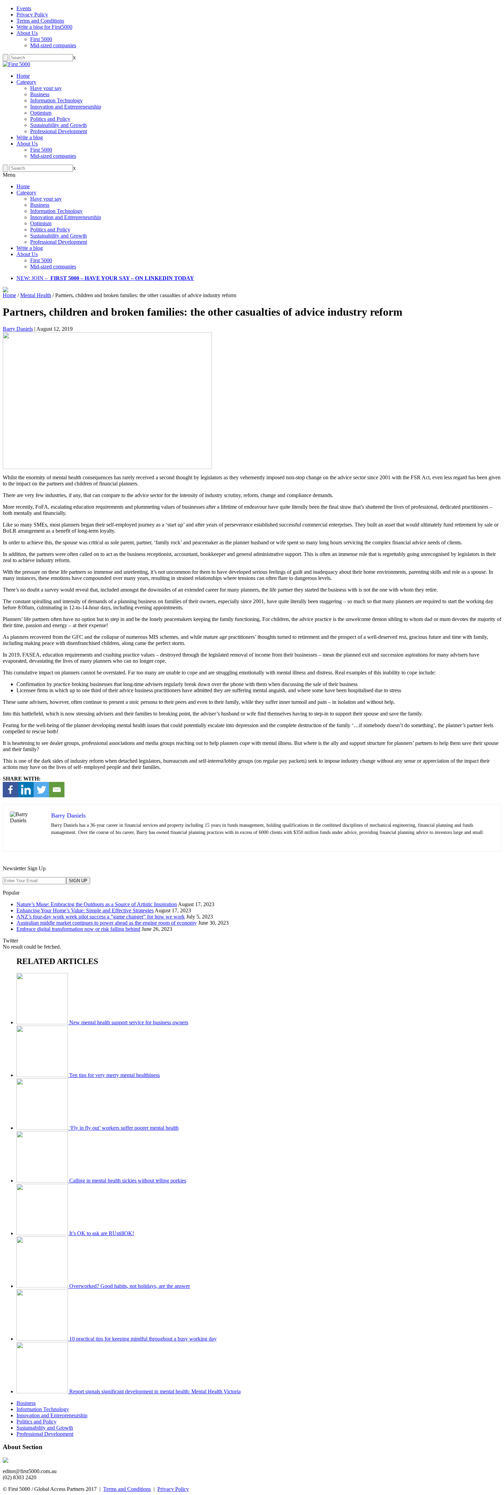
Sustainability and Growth (58, 125)
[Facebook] (10, 789)
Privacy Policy (32, 14)
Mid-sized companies (53, 45)
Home (23, 76)
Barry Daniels (18, 329)
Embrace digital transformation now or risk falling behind (78, 929)
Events (23, 8)
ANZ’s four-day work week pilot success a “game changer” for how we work (100, 917)
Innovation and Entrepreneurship (65, 107)
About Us (27, 33)
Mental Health (35, 295)
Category (26, 82)
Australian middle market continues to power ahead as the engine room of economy (106, 923)
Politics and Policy (50, 119)
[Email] (56, 789)
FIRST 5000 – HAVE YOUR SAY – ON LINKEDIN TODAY (122, 278)
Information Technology (56, 100)
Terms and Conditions (40, 21)
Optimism (40, 113)
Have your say (46, 88)
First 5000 (41, 39)
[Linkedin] (26, 789)
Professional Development (58, 131)
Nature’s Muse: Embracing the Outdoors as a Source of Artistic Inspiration (96, 904)
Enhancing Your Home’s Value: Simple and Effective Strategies (85, 910)
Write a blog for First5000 (44, 27)
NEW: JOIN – (32, 278)
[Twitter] (41, 789)
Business (39, 94)
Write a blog (29, 137)
